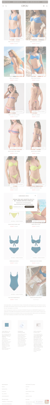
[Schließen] (35, 196)
